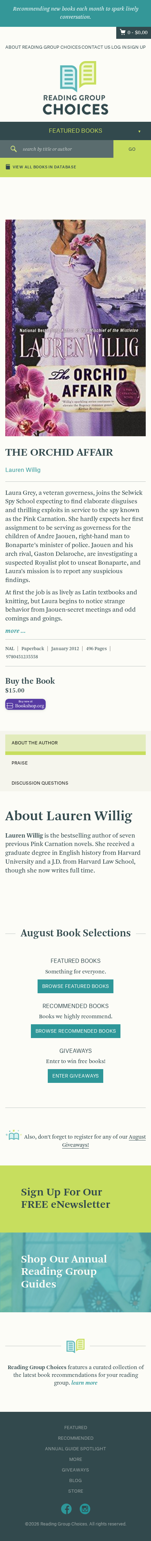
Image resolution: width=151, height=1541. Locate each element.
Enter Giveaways (75, 1076)
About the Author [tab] (35, 743)
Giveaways (75, 1470)
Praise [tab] (20, 763)
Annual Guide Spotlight (75, 1449)
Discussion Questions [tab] (40, 783)
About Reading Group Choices (43, 47)
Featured (75, 1428)
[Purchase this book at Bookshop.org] (25, 704)
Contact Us (96, 47)
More (75, 1459)
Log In (119, 47)
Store (75, 1491)
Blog (75, 1481)
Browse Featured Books (75, 986)
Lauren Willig (23, 470)
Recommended (75, 1438)
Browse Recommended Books (75, 1031)
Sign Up (136, 47)
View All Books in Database (45, 167)
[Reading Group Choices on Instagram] (85, 1508)
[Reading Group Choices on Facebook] (66, 1508)
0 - (137, 33)
